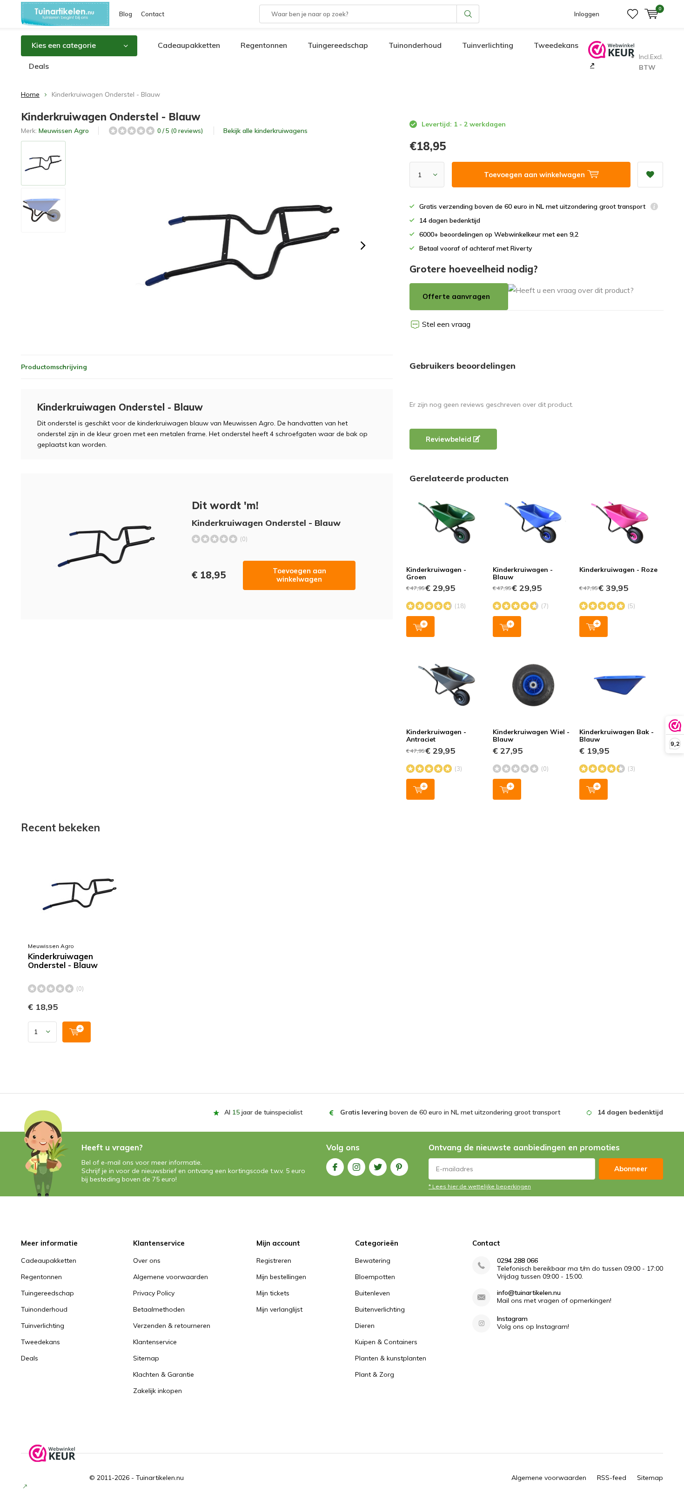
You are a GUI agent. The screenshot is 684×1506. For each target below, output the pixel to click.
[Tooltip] (654, 207)
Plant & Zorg (374, 1374)
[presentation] (363, 245)
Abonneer (631, 1168)
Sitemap (146, 1358)
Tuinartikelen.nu (160, 1477)
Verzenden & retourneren (171, 1325)
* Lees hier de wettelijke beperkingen (480, 1186)
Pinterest (399, 1167)
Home (30, 94)
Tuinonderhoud (415, 45)
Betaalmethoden (159, 1309)
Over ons (147, 1260)
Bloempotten (375, 1277)
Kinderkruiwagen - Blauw (523, 573)
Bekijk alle (265, 130)
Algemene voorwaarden (170, 1277)
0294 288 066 (517, 1261)
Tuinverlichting (487, 45)
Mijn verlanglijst (279, 1309)
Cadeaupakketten (189, 45)
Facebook (335, 1167)
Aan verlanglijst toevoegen (650, 174)
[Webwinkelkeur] (591, 65)
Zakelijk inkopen (157, 1391)
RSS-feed (611, 1477)
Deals (39, 66)
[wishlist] (632, 14)
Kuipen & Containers (386, 1342)
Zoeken (468, 14)
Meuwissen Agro (64, 130)
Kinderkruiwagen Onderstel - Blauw (63, 961)
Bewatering (372, 1260)
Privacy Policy (153, 1293)
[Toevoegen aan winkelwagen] (76, 1032)
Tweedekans (556, 45)
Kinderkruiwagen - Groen (436, 573)
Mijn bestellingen (281, 1277)
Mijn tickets (272, 1293)
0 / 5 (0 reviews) (180, 130)
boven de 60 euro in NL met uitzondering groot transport (450, 1112)
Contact (152, 14)
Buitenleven (372, 1293)
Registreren (273, 1260)
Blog (125, 14)
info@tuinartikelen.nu (529, 1293)
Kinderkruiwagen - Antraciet (436, 735)
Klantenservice (155, 1342)
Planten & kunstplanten (390, 1358)
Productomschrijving (54, 367)
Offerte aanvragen (456, 296)
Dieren (365, 1325)
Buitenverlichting (380, 1309)
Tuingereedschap (338, 45)
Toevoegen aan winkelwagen (299, 575)
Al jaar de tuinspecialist (263, 1112)
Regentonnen (264, 45)
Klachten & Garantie (163, 1374)
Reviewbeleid (449, 439)
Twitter (378, 1167)
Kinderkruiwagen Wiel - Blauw (531, 735)
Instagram (356, 1167)
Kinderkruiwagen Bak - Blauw (616, 735)
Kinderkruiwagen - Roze (618, 569)
